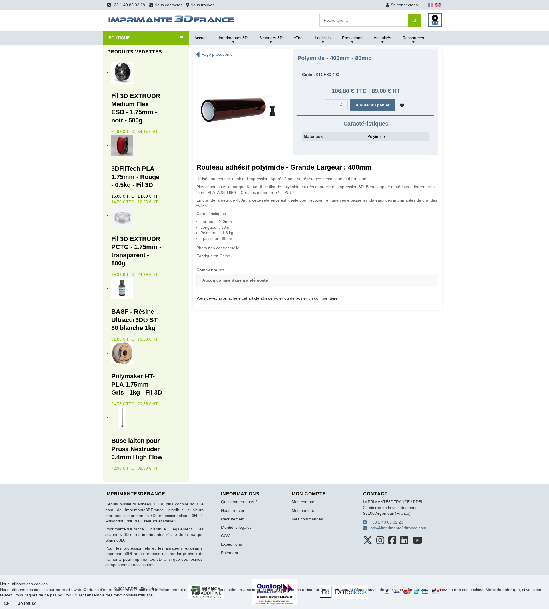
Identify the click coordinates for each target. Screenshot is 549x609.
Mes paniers (303, 510)
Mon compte (303, 501)
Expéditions (231, 544)
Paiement (229, 552)
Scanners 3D (271, 37)
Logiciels (323, 37)
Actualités (382, 37)
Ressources (413, 37)
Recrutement (232, 519)
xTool (298, 37)
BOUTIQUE (119, 37)
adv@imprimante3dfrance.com (396, 528)
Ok (6, 603)
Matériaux (313, 136)
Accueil (200, 37)
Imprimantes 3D (233, 37)
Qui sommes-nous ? (239, 501)
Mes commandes (307, 519)
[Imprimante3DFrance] (171, 20)
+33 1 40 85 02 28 (128, 5)
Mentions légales (236, 527)
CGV (225, 536)
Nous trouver (201, 5)
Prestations (352, 37)
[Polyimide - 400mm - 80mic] (238, 104)
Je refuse (27, 603)
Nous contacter (168, 5)
